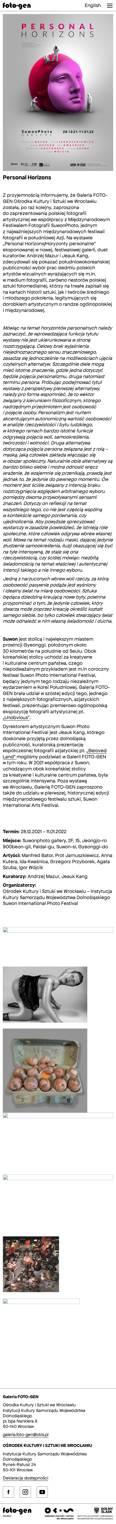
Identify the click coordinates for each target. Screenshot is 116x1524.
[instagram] (25, 1492)
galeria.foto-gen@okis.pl (25, 1434)
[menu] (109, 5)
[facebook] (8, 1492)
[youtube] (42, 1492)
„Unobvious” (16, 717)
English (93, 5)
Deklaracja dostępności (25, 1478)
